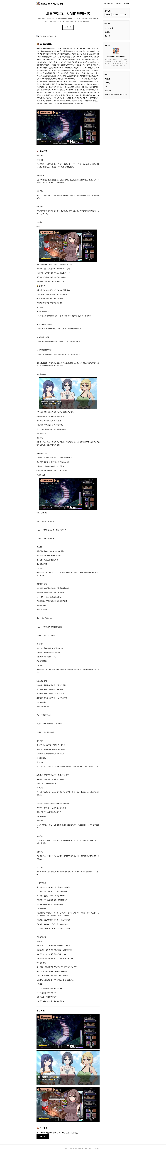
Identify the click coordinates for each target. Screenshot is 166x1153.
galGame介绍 (108, 3)
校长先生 (107, 79)
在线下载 (126, 3)
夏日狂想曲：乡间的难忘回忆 (52, 4)
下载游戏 (42, 1137)
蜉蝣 (106, 87)
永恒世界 (107, 83)
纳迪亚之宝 (108, 91)
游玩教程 (118, 3)
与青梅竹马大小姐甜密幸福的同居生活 (116, 94)
